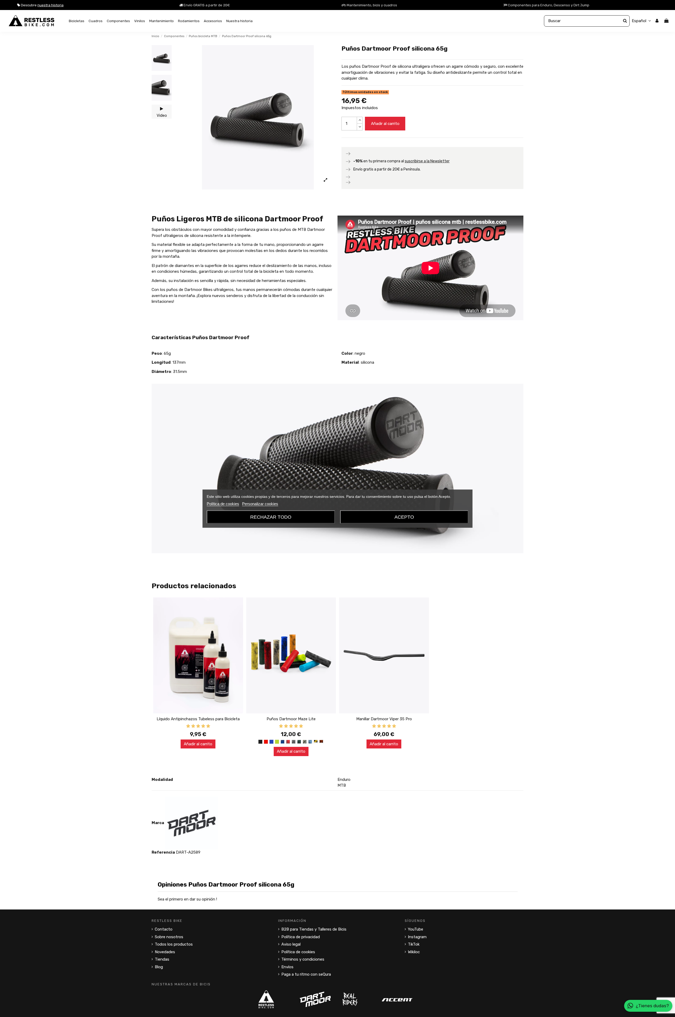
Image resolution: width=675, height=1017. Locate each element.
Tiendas (162, 959)
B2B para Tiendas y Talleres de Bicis (313, 929)
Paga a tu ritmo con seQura (306, 974)
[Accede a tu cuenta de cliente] (657, 21)
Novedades (165, 952)
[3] (198, 726)
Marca (158, 822)
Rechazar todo (270, 516)
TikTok (414, 944)
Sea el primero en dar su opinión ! (187, 899)
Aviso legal (291, 944)
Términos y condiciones (302, 959)
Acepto (404, 516)
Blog (159, 967)
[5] (208, 726)
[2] (193, 726)
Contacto (163, 929)
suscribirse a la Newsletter (427, 161)
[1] (188, 726)
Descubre (42, 5)
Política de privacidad (300, 937)
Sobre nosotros (169, 937)
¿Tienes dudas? (652, 1005)
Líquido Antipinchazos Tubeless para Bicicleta (198, 719)
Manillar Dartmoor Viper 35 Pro (384, 719)
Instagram (417, 937)
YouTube (415, 929)
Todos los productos (174, 944)
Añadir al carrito (385, 123)
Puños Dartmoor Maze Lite (291, 719)
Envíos (287, 967)
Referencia (163, 852)
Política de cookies (298, 952)
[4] (203, 726)
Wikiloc (414, 952)
